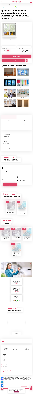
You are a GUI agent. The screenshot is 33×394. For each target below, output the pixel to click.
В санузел (26, 348)
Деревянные (5, 349)
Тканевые (4, 354)
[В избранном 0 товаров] (31, 389)
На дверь (4, 355)
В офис (4, 360)
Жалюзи (4, 347)
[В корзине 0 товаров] (31, 387)
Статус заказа (21, 6)
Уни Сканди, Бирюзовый (16, 253)
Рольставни (26, 347)
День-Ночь (15, 349)
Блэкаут (14, 348)
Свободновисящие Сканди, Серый (5, 238)
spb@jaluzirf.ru (5, 366)
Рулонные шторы (16, 347)
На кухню (4, 359)
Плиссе (4, 353)
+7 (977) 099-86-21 (18, 2)
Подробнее (16, 333)
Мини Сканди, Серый (11, 210)
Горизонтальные (5, 348)
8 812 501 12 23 (16, 1)
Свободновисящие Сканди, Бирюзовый (27, 238)
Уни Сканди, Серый (16, 237)
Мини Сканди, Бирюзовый (21, 211)
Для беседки (27, 349)
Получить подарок (16, 291)
